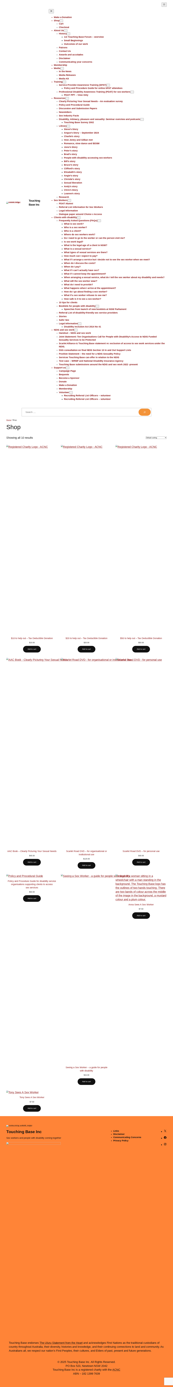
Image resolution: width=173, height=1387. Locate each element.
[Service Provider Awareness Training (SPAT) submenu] (108, 85)
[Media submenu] (62, 68)
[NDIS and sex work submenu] (76, 330)
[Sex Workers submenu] (69, 200)
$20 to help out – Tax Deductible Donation (86, 638)
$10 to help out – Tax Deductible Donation (32, 638)
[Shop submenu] (61, 20)
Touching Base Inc (24, 1131)
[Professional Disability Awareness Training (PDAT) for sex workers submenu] (132, 92)
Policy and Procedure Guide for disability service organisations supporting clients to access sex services (32, 884)
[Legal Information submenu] (79, 323)
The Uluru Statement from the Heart (61, 1342)
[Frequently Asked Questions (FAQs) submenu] (99, 220)
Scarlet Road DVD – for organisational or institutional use (86, 853)
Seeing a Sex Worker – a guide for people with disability (86, 1069)
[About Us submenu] (65, 30)
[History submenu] (68, 33)
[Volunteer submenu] (71, 392)
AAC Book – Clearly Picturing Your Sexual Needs (31, 851)
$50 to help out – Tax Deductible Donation (141, 638)
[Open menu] (164, 5)
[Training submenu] (64, 82)
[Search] (145, 412)
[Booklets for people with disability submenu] (97, 306)
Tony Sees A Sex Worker (32, 1097)
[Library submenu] (68, 126)
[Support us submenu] (67, 368)
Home (8, 420)
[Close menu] (51, 11)
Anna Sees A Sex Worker (141, 904)
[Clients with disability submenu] (78, 217)
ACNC (116, 1369)
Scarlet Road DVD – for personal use (141, 851)
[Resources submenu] (67, 98)
